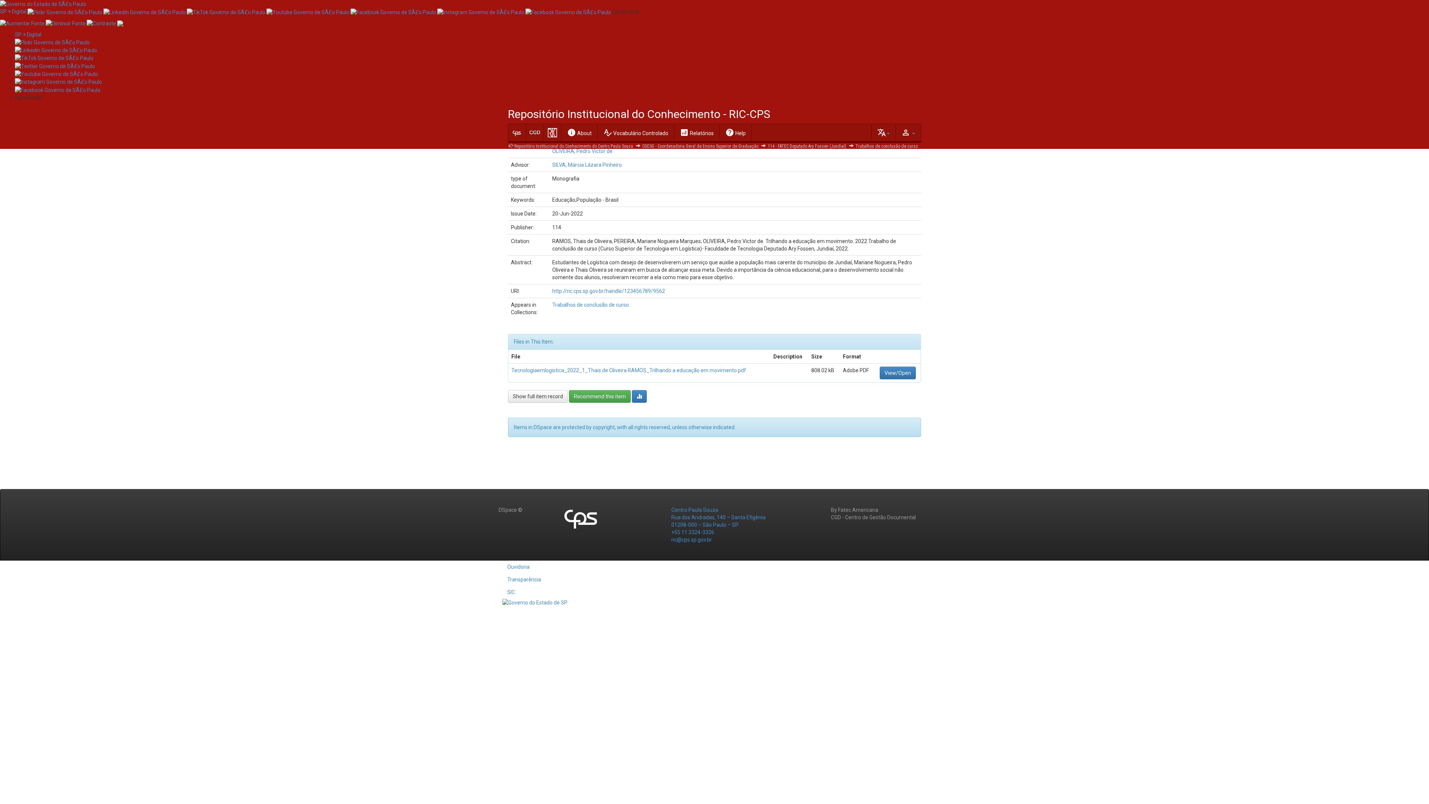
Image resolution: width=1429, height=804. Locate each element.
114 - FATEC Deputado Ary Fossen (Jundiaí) (807, 146)
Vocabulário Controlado (635, 132)
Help (735, 132)
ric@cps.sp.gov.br (691, 540)
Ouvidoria (518, 567)
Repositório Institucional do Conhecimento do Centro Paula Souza (573, 146)
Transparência (524, 580)
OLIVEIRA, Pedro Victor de (582, 151)
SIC (511, 592)
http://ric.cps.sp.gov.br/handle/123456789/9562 (608, 291)
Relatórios (697, 132)
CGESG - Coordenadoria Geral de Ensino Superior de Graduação (700, 146)
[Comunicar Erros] (120, 23)
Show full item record (538, 396)
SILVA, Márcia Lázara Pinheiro (587, 165)
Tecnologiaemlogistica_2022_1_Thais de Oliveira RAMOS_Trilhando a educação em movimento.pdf (628, 370)
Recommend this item (600, 396)
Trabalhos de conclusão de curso (887, 146)
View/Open (898, 373)
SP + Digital (13, 12)
